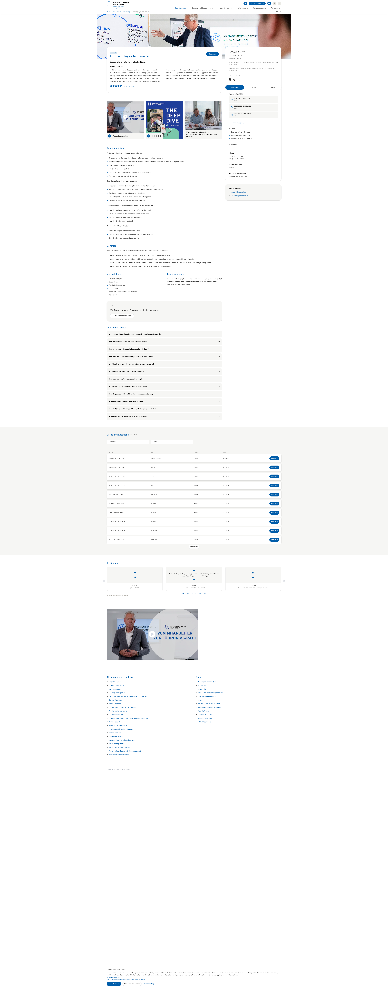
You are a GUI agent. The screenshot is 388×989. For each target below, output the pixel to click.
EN (280, 12)
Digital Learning (242, 8)
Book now (212, 54)
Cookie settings (149, 984)
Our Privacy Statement (114, 977)
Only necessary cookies (132, 984)
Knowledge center (259, 8)
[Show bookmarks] (274, 3)
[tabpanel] (253, 106)
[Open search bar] (245, 3)
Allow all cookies (114, 984)
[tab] (234, 87)
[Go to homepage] (118, 5)
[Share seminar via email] (234, 80)
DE (277, 12)
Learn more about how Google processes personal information (126, 979)
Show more (194, 547)
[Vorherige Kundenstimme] (104, 581)
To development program (122, 316)
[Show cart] (279, 3)
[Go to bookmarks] (239, 80)
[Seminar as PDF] (230, 80)
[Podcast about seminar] (164, 120)
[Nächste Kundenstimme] (284, 581)
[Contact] (269, 3)
